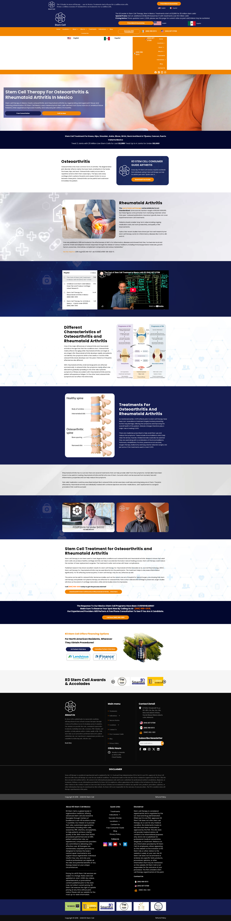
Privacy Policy (114, 743)
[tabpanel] (133, 289)
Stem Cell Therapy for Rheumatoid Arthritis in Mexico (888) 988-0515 (77, 294)
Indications (102, 29)
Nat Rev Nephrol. (69, 252)
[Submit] (162, 743)
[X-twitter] (153, 749)
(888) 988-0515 (74, 587)
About (74, 29)
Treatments (92, 29)
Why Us (82, 29)
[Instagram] (149, 749)
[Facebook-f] (140, 749)
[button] (88, 517)
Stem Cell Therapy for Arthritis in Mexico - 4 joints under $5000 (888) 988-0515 (78, 303)
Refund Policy (160, 797)
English (163, 8)
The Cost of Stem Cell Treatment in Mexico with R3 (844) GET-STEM (79, 278)
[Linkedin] (158, 749)
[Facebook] (110, 844)
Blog (111, 29)
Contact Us (84, 33)
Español (175, 8)
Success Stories (114, 720)
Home (58, 29)
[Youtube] (144, 749)
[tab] (79, 278)
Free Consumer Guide (116, 734)
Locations (66, 29)
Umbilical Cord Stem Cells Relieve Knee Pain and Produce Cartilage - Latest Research (79, 286)
